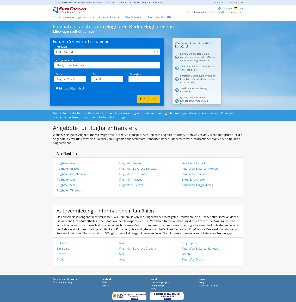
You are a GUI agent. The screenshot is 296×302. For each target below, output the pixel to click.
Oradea (61, 259)
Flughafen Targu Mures (197, 185)
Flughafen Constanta (132, 174)
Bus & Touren (134, 17)
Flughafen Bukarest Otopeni (200, 168)
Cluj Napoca (189, 243)
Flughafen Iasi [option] (65, 51)
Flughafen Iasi (66, 179)
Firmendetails (157, 285)
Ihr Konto (227, 8)
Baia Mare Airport (193, 163)
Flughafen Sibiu (67, 185)
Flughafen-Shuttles (160, 17)
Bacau (186, 254)
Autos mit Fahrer (109, 17)
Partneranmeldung (62, 282)
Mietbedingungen (160, 282)
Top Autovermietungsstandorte (73, 17)
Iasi (121, 243)
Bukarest (62, 243)
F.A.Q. (104, 282)
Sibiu (122, 254)
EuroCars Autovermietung (119, 113)
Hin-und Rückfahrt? (71, 88)
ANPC (153, 288)
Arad (122, 259)
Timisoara (63, 248)
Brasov (61, 254)
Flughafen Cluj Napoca (71, 174)
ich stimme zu (216, 2)
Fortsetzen (148, 98)
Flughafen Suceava (131, 185)
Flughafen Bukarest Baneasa (138, 168)
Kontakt (105, 285)
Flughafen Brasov (68, 168)
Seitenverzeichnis (208, 285)
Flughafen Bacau (130, 163)
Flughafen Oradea (130, 179)
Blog (201, 282)
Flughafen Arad (66, 163)
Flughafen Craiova (193, 174)
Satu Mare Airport (193, 179)
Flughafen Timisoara (70, 190)
